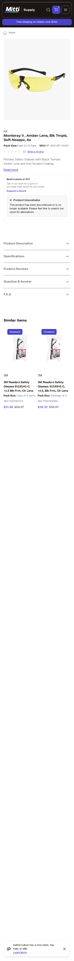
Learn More (20, 952)
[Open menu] (65, 10)
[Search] (48, 9)
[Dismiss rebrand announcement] (64, 949)
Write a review (35, 151)
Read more (11, 170)
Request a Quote (16, 191)
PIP (6, 131)
